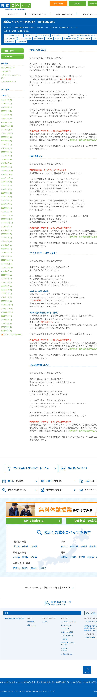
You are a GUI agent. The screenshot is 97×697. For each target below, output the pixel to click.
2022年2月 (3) (6, 297)
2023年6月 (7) (6, 238)
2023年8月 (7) (6, 230)
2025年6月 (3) (6, 148)
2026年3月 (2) (6, 115)
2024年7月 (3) (6, 189)
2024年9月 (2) (6, 182)
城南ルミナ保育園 (67, 632)
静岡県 (25, 557)
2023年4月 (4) (6, 245)
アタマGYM (65, 628)
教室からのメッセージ (38, 14)
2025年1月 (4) (6, 167)
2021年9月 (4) (6, 316)
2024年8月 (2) (6, 185)
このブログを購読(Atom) (12, 335)
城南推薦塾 (31, 622)
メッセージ (9, 57)
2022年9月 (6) (6, 271)
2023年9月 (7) (6, 227)
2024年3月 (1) (6, 204)
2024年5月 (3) (6, 197)
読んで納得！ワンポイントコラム (31, 468)
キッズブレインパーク (68, 622)
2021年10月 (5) (7, 312)
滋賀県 (90, 557)
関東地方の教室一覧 (31, 682)
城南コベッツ (31, 625)
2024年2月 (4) (6, 208)
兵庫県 (64, 557)
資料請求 (77, 4)
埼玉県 (84, 546)
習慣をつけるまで (38, 50)
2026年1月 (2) (6, 122)
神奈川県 (74, 546)
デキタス (45, 622)
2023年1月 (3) (6, 256)
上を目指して (36, 156)
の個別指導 (15, 481)
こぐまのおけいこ (67, 654)
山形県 (34, 546)
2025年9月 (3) (6, 137)
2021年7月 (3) (6, 320)
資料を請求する (34, 520)
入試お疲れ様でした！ (40, 365)
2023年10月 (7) (7, 223)
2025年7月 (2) (6, 145)
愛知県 (34, 557)
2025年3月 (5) (6, 159)
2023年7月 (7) (6, 234)
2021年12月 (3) (7, 305)
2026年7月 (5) (6, 100)
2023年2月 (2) (6, 252)
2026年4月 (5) (6, 111)
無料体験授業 (58, 4)
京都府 (82, 557)
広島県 (16, 568)
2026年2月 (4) (6, 118)
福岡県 (25, 568)
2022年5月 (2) (6, 286)
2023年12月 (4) (7, 215)
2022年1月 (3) (6, 301)
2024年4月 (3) (6, 200)
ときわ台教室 (76, 682)
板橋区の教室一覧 (62, 682)
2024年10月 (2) (7, 178)
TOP (1, 682)
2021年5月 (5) (6, 327)
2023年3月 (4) (6, 249)
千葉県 (92, 546)
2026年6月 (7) (6, 104)
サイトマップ (20, 691)
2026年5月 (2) (6, 107)
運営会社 (28, 691)
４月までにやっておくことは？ (44, 253)
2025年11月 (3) (7, 130)
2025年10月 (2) (7, 133)
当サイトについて (48, 691)
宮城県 (25, 546)
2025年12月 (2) (7, 126)
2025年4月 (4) (6, 156)
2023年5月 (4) (6, 241)
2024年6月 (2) (6, 193)
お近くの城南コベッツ (64, 14)
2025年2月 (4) (6, 163)
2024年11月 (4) (7, 174)
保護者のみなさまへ (54, 490)
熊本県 (34, 568)
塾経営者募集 (37, 691)
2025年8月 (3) (6, 141)
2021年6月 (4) (6, 323)
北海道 (16, 546)
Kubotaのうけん (66, 625)
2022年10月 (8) (7, 267)
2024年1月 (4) (6, 212)
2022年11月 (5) (7, 264)
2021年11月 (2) (7, 308)
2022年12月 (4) (7, 260)
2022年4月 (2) (6, 290)
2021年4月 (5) (6, 331)
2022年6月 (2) (6, 282)
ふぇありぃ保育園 (67, 635)
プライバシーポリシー (7, 691)
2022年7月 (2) (6, 279)
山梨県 (16, 557)
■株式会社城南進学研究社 (14, 619)
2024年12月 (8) (7, 171)
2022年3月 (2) (6, 294)
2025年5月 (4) (6, 152)
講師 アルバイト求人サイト (47, 587)
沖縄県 (43, 568)
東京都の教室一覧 (47, 682)
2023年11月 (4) (7, 219)
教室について (13, 14)
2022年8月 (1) (6, 275)
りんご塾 (64, 639)
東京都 (64, 546)
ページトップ (87, 672)
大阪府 (73, 557)
